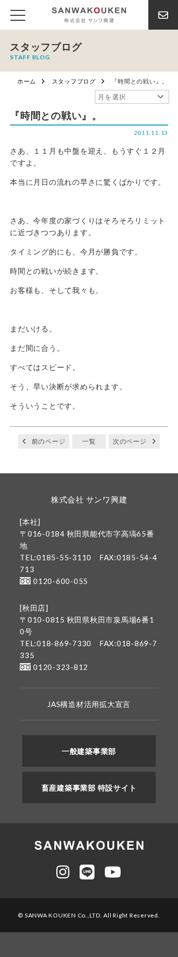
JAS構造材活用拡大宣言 (89, 704)
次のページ (130, 441)
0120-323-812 (60, 667)
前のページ (49, 441)
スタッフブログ (74, 81)
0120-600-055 (60, 581)
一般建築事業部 (89, 751)
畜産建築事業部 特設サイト (89, 787)
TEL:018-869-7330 (55, 643)
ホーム (26, 81)
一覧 (89, 441)
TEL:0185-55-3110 (55, 557)
